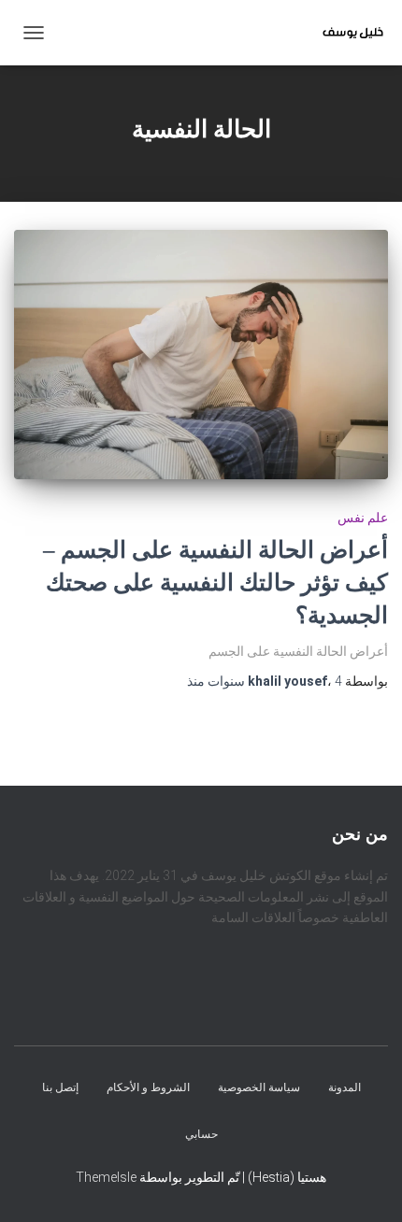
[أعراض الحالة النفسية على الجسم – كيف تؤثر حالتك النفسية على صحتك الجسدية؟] (201, 354)
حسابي (201, 1134)
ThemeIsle (106, 1177)
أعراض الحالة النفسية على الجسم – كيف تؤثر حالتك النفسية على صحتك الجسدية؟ (215, 582)
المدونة (344, 1088)
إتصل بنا (60, 1088)
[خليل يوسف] (346, 32)
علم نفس (362, 517)
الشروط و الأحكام (148, 1088)
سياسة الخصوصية (259, 1088)
